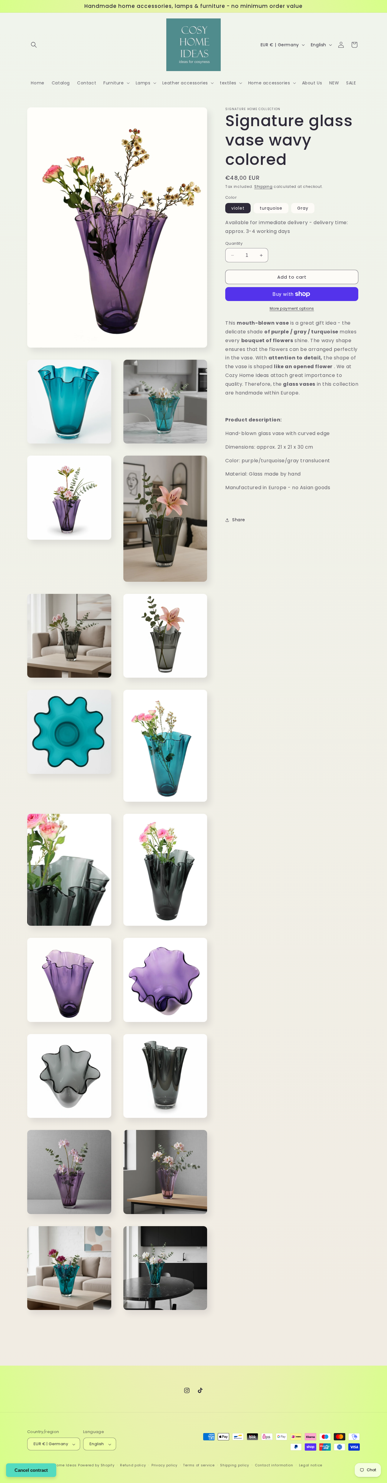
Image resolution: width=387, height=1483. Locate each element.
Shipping (263, 186)
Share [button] (238, 520)
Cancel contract (31, 1470)
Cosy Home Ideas (60, 1465)
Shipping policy (234, 1465)
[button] (34, 44)
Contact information (274, 1465)
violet (238, 208)
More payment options (292, 308)
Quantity (233, 243)
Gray (302, 208)
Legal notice (310, 1465)
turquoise (271, 208)
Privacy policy (164, 1465)
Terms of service (198, 1465)
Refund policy (133, 1465)
